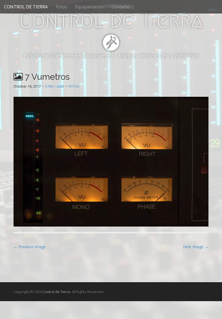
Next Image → (195, 246)
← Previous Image (30, 246)
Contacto (121, 7)
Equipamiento (89, 7)
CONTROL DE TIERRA (26, 7)
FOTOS (74, 86)
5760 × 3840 (54, 86)
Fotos (61, 7)
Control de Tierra (111, 20)
